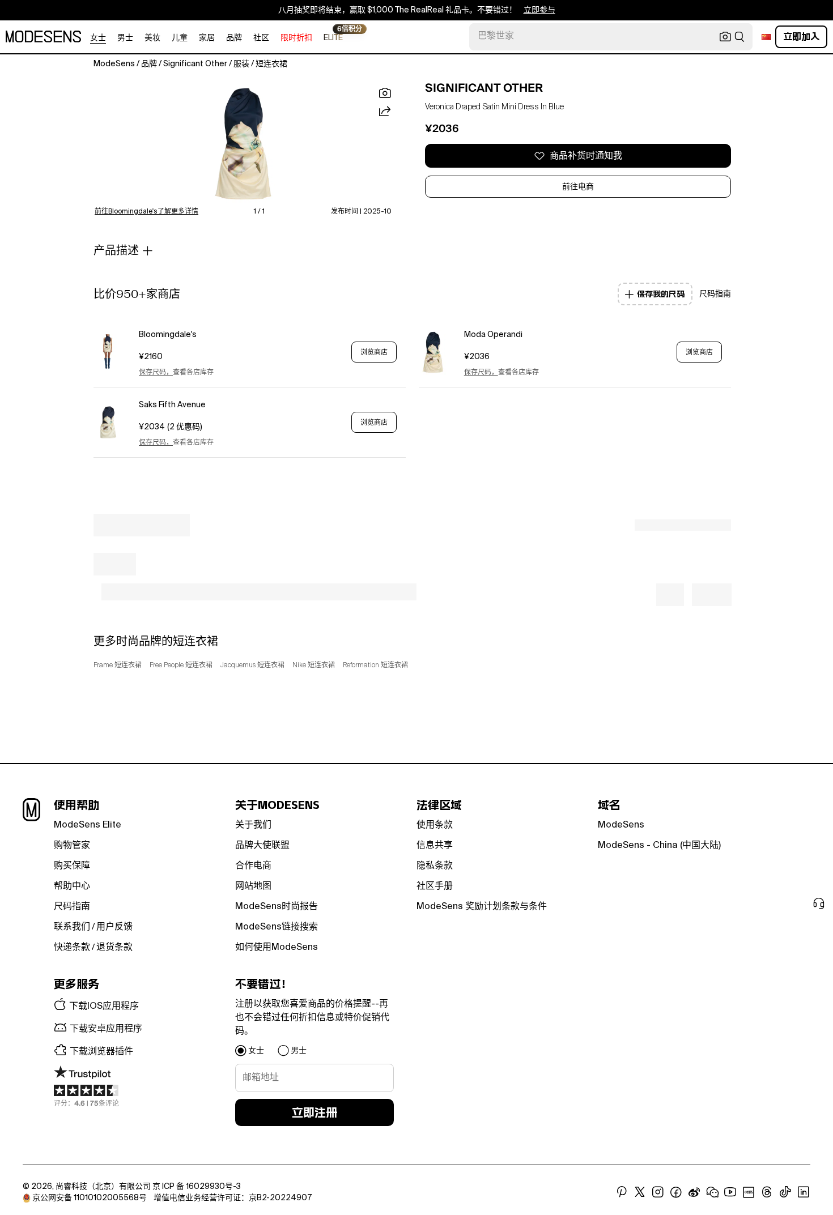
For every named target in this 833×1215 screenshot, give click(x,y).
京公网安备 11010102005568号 (89, 1198)
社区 (261, 38)
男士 (125, 38)
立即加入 (801, 36)
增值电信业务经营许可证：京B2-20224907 (233, 1198)
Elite (333, 37)
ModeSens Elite (87, 825)
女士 (98, 38)
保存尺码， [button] (156, 372)
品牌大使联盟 (262, 845)
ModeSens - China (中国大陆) (659, 845)
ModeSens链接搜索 (276, 927)
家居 (207, 38)
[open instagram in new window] (658, 1192)
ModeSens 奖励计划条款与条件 (481, 906)
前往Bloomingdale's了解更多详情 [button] (146, 211)
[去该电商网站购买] (108, 352)
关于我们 (253, 825)
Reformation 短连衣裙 (375, 665)
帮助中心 (72, 886)
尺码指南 (72, 906)
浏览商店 (374, 352)
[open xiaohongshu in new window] (748, 1192)
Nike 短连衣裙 (313, 665)
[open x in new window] (640, 1192)
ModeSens (621, 825)
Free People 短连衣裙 (181, 665)
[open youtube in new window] (730, 1192)
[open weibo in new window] (694, 1192)
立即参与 (539, 10)
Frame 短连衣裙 (118, 665)
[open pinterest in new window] (621, 1192)
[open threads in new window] (767, 1192)
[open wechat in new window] (712, 1192)
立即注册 (314, 1112)
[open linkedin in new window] (803, 1192)
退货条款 (114, 947)
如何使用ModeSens (276, 947)
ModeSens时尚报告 (276, 906)
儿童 (180, 38)
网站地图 (253, 886)
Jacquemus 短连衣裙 (252, 665)
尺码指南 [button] (715, 294)
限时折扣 (296, 38)
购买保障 (72, 866)
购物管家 (72, 845)
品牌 (234, 38)
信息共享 (434, 845)
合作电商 (253, 866)
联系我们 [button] (72, 927)
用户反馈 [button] (114, 927)
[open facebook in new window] (676, 1192)
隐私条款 (434, 866)
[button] (243, 144)
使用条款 (434, 825)
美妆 (152, 38)
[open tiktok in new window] (785, 1192)
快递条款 (72, 947)
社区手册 (434, 886)
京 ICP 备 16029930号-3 (196, 1187)
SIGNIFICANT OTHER (484, 87)
